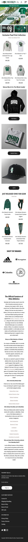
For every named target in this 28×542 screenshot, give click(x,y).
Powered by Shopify (19, 538)
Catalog (3, 524)
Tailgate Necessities (14, 434)
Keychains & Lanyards (14, 437)
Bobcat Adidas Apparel (14, 404)
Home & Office (14, 431)
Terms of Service (5, 521)
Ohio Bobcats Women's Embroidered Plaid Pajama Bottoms (20, 239)
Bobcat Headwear (14, 397)
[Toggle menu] (1, 2)
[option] (14, 16)
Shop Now (14, 196)
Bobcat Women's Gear (14, 394)
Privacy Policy (4, 518)
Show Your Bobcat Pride (14, 38)
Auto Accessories (14, 421)
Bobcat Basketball (11, 369)
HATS (14, 188)
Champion (16, 319)
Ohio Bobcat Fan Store (12, 538)
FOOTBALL (14, 119)
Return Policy (4, 504)
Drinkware (14, 427)
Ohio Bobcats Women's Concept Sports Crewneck (7, 239)
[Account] (21, 2)
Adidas (12, 319)
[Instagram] (7, 530)
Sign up (7, 488)
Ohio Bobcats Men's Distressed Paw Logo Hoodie (7, 56)
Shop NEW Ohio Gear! (14, 5)
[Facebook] (5, 530)
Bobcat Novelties (14, 400)
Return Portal (4, 507)
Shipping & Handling (6, 501)
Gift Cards (3, 510)
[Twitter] (2, 530)
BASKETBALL (14, 153)
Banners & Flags (14, 424)
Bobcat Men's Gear (14, 391)
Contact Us (4, 498)
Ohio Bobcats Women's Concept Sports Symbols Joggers (20, 214)
